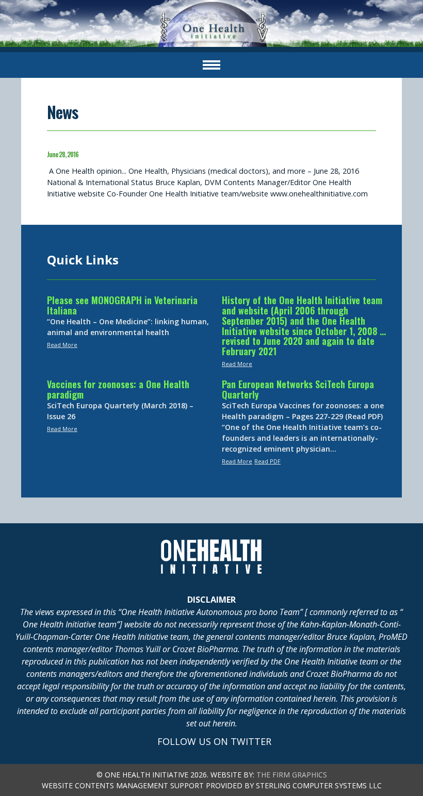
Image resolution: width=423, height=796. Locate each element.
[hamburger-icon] (211, 65)
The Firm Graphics (291, 775)
